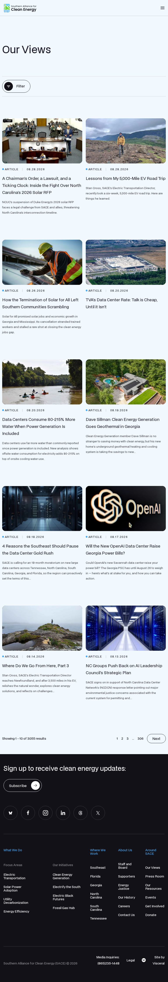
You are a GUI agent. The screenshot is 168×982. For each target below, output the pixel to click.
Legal (130, 960)
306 (141, 738)
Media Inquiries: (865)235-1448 (107, 960)
